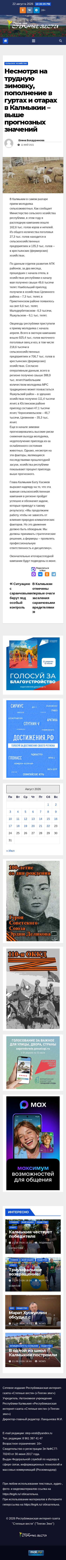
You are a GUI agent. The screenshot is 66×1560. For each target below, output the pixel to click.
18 (18, 826)
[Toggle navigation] (33, 41)
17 (10, 826)
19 (25, 826)
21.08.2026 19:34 (22, 1280)
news (42, 1323)
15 (48, 818)
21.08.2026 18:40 (22, 1361)
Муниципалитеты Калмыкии (24, 1346)
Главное (14, 1222)
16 (55, 818)
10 (10, 818)
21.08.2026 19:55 (22, 1243)
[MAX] (33, 574)
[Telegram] (53, 574)
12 (25, 818)
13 (33, 818)
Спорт (13, 1227)
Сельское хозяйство (16, 63)
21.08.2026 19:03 (22, 1323)
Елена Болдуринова (31, 140)
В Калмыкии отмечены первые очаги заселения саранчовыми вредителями (43, 595)
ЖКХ (12, 1308)
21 (40, 826)
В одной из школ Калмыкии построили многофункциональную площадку (33, 1357)
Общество (42, 1222)
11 (17, 818)
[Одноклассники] (47, 574)
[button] (60, 40)
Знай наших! (27, 1222)
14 (40, 818)
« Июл (10, 850)
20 (33, 826)
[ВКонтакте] (40, 574)
